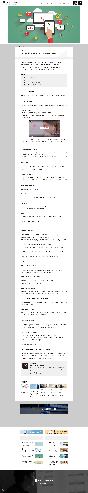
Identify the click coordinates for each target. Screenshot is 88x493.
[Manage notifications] (3, 490)
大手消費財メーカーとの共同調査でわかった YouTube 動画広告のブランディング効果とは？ (40, 256)
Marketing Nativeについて (35, 373)
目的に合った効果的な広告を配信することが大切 (36, 84)
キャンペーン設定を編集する (28, 344)
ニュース (59, 3)
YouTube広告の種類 (31, 77)
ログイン (80, 3)
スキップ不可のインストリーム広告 (34, 139)
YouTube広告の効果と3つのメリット (34, 80)
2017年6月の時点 (49, 62)
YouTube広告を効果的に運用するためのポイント (36, 82)
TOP (41, 3)
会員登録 (75, 4)
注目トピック (53, 3)
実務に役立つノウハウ (67, 3)
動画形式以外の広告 (34, 189)
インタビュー (46, 3)
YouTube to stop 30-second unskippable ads (31, 144)
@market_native (34, 372)
